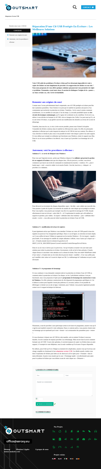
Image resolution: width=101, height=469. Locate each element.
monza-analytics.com (12, 452)
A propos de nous (42, 449)
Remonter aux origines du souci (18, 35)
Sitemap (7, 449)
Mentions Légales (22, 449)
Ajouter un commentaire (45, 404)
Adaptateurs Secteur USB (12, 16)
